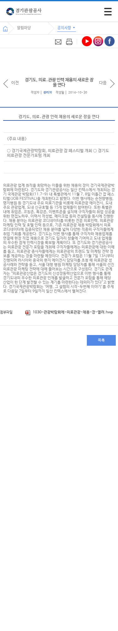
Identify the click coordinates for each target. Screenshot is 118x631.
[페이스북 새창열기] (109, 41)
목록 (101, 340)
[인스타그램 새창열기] (98, 41)
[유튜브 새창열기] (87, 41)
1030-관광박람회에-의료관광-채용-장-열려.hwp (72, 312)
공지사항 (64, 28)
